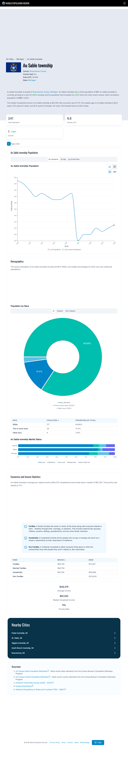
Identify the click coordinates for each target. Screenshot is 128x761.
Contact (70, 742)
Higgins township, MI (20, 643)
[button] (124, 3)
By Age (63, 159)
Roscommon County (38, 71)
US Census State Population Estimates (31, 671)
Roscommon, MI (18, 653)
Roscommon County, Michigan (45, 92)
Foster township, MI (20, 633)
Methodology (84, 742)
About (76, 742)
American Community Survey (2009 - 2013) (34, 683)
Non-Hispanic (70, 311)
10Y (114, 172)
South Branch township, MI (23, 648)
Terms (63, 742)
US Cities (9, 59)
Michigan (20, 59)
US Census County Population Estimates (32, 677)
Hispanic (60, 311)
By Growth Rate (74, 159)
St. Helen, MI (17, 638)
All (110, 172)
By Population (53, 159)
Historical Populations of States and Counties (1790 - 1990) (40, 689)
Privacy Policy (55, 742)
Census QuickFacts (23, 686)
